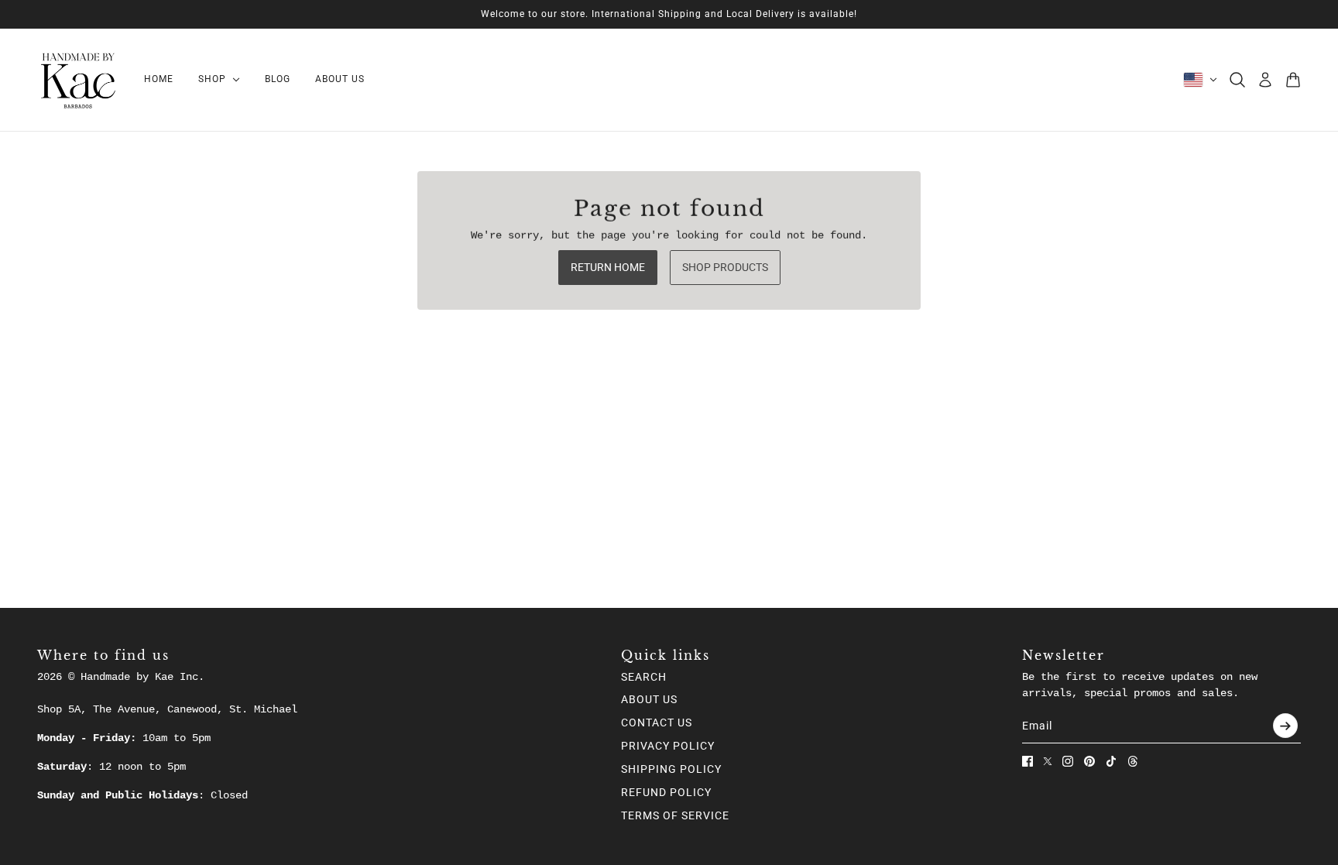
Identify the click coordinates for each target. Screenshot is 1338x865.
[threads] (1132, 761)
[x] (1048, 761)
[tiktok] (1111, 761)
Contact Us (656, 722)
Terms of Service (675, 815)
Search (644, 677)
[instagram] (1067, 761)
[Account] (1265, 80)
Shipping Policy (671, 769)
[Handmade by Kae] (78, 79)
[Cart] (1293, 80)
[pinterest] (1089, 761)
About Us (649, 699)
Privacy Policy (668, 746)
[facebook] (1027, 761)
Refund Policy (666, 792)
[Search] (1237, 80)
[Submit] (1285, 725)
